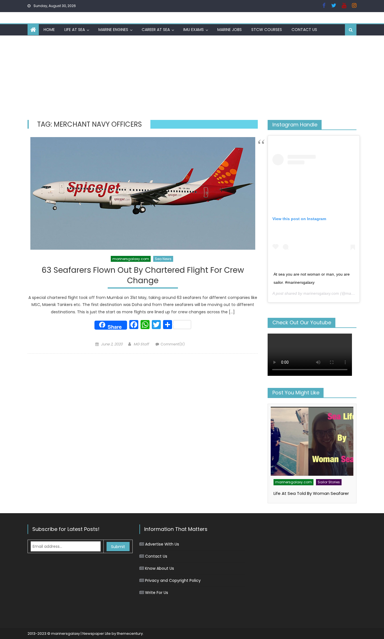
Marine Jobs (229, 29)
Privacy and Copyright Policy (173, 580)
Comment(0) (173, 344)
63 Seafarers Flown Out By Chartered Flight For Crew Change (143, 275)
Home (49, 29)
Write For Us (156, 592)
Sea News (163, 258)
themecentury (130, 633)
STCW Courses (266, 29)
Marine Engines (113, 29)
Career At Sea (156, 29)
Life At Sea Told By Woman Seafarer (311, 493)
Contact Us (304, 29)
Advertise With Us (162, 544)
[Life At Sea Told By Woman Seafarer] (312, 441)
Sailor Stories (329, 482)
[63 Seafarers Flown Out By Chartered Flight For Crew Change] (143, 193)
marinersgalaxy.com (130, 258)
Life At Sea (74, 29)
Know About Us (159, 568)
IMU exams (193, 29)
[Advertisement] (192, 77)
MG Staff (141, 344)
